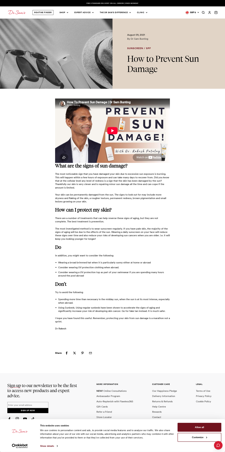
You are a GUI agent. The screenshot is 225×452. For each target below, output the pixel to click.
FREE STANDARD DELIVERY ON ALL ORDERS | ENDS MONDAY (112, 3)
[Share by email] (90, 353)
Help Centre (159, 406)
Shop (62, 12)
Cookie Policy (203, 401)
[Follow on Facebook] (9, 419)
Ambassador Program (108, 396)
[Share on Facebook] (67, 353)
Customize (197, 437)
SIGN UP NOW (28, 410)
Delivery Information (163, 396)
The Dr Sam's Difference (114, 12)
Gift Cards (102, 406)
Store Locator (104, 417)
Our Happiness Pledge (164, 390)
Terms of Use (203, 390)
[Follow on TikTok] (33, 419)
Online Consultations (111, 390)
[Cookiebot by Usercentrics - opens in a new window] (19, 446)
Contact (156, 417)
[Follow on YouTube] (25, 419)
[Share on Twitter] (74, 353)
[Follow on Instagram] (17, 419)
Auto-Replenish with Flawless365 (114, 401)
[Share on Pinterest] (82, 353)
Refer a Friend (104, 411)
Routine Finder (43, 12)
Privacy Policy (204, 396)
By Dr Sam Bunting (137, 38)
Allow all (199, 427)
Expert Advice (82, 12)
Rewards (157, 411)
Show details (47, 446)
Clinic (140, 12)
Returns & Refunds (162, 401)
